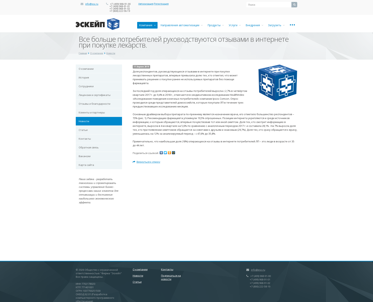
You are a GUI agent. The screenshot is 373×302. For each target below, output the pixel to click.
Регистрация (161, 3)
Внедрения (253, 25)
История (84, 77)
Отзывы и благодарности (94, 103)
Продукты (214, 25)
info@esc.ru (91, 4)
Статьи (83, 130)
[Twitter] (165, 152)
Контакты (85, 138)
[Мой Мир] (173, 152)
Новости (110, 53)
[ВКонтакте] (161, 152)
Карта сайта (86, 165)
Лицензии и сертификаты (95, 95)
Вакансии (85, 156)
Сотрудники (86, 86)
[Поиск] (294, 4)
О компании (96, 53)
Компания (146, 25)
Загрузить (275, 25)
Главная (83, 53)
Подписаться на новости (171, 277)
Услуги (234, 25)
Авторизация (145, 3)
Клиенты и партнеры (92, 112)
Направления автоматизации (180, 25)
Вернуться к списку (148, 162)
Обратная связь (89, 147)
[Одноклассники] (169, 152)
